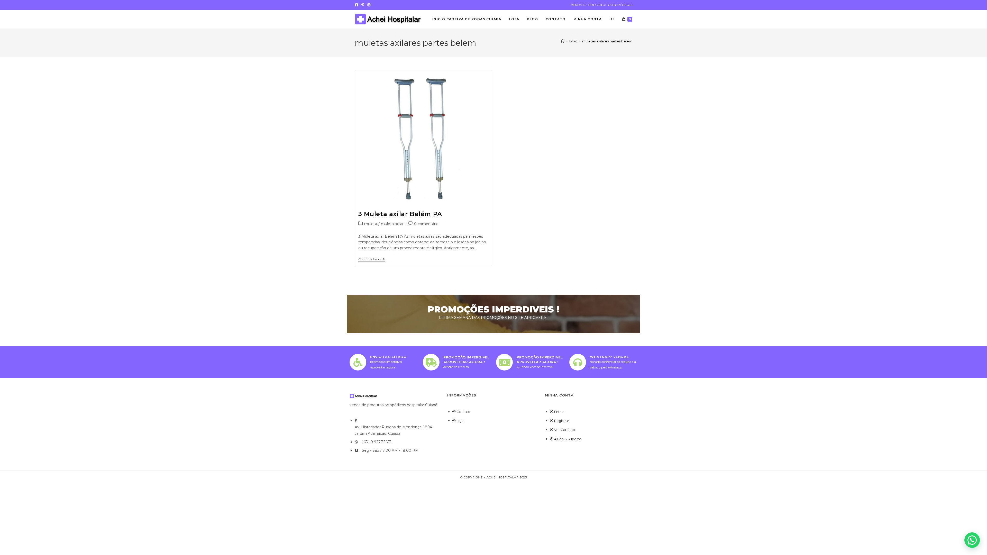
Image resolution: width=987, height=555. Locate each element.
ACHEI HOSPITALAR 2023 (507, 477)
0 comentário (426, 223)
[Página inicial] (562, 41)
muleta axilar (392, 223)
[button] (972, 540)
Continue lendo (371, 259)
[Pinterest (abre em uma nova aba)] (363, 4)
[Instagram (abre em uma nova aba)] (369, 4)
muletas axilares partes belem (607, 41)
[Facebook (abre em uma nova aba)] (357, 4)
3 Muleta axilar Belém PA (400, 214)
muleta (370, 223)
